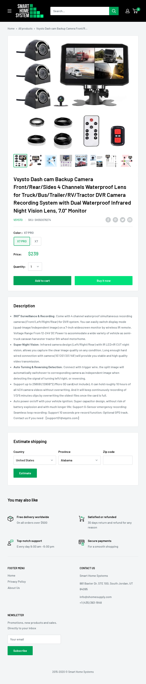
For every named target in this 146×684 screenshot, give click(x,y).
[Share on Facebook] (108, 219)
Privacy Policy (17, 581)
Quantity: (19, 266)
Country (18, 451)
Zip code (109, 451)
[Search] (114, 11)
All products (25, 28)
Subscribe (20, 650)
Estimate (25, 473)
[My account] (127, 11)
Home (11, 28)
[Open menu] (9, 11)
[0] (135, 11)
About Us (14, 587)
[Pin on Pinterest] (115, 219)
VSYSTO (18, 219)
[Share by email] (130, 219)
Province (64, 451)
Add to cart (42, 280)
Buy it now (104, 280)
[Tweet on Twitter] (122, 219)
